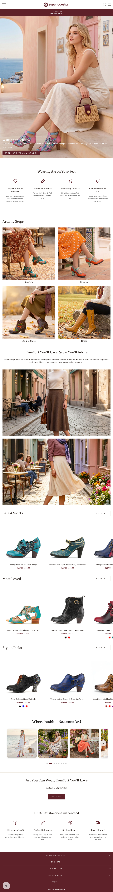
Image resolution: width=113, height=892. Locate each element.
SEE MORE (56, 797)
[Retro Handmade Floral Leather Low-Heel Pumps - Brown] (106, 706)
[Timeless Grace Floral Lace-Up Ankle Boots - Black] (66, 637)
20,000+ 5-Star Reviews (56, 788)
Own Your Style (15, 153)
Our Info (55, 862)
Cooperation (56, 868)
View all (102, 513)
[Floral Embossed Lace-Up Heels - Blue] (23, 706)
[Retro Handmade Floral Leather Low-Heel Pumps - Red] (110, 706)
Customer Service (55, 855)
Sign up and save (56, 875)
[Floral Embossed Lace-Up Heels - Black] (20, 706)
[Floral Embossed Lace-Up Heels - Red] (27, 706)
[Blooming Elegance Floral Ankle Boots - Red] (110, 637)
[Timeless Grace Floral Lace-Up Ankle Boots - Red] (69, 637)
